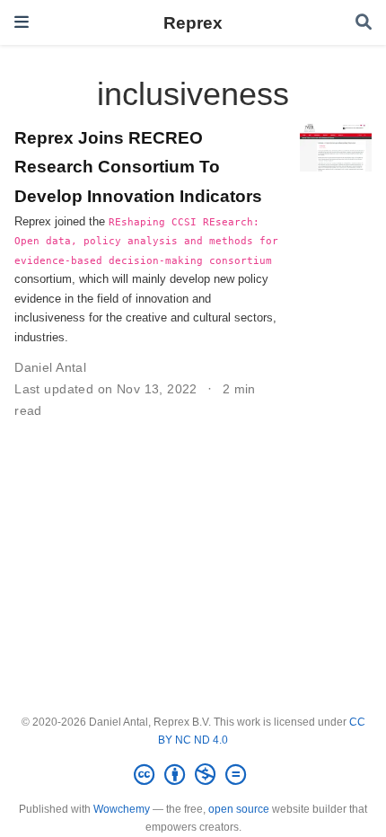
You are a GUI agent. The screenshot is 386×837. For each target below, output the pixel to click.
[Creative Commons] (193, 775)
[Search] (363, 23)
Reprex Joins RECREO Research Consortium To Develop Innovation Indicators (138, 166)
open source (238, 809)
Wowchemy (121, 809)
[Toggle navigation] (21, 22)
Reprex (193, 22)
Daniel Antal (50, 367)
